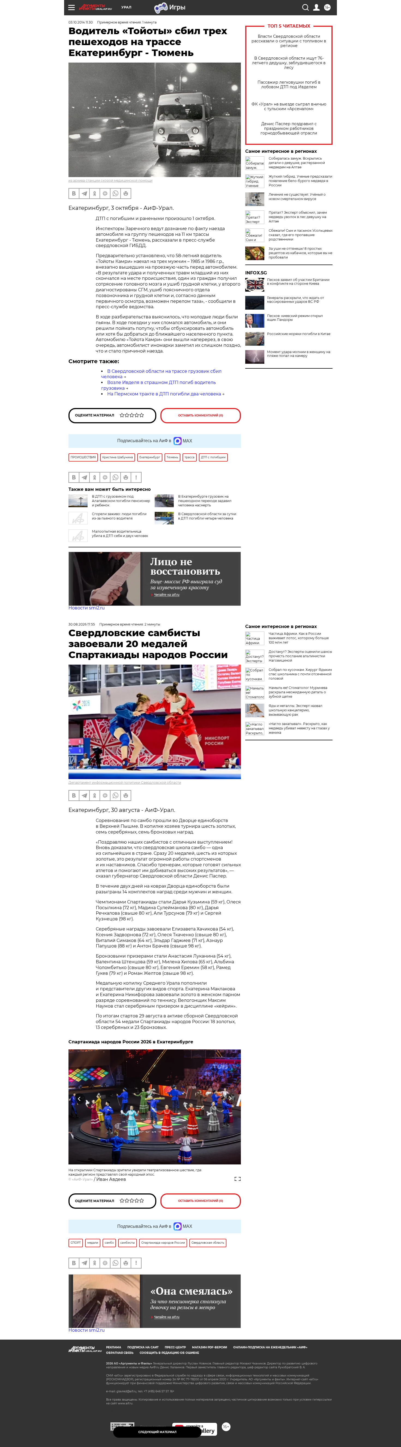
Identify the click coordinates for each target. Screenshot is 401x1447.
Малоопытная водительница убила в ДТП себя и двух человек (120, 533)
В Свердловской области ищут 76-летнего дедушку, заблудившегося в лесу (289, 63)
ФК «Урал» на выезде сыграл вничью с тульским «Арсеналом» (289, 106)
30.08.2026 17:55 (81, 624)
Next (230, 1098)
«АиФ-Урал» (82, 1179)
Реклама (113, 1347)
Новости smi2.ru (86, 608)
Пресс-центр (175, 1347)
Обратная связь (119, 1353)
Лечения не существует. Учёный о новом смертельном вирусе (297, 196)
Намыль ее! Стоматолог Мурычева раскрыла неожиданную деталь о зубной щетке (298, 692)
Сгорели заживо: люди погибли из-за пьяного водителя (119, 516)
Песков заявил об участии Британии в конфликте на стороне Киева (298, 282)
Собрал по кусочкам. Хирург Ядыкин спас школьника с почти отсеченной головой (300, 674)
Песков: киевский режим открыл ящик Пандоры (295, 318)
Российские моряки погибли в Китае (298, 334)
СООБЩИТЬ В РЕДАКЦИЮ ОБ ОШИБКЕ (169, 1353)
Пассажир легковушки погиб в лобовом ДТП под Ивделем (289, 84)
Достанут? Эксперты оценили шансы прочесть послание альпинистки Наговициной (300, 656)
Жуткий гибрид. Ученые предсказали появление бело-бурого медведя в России (300, 180)
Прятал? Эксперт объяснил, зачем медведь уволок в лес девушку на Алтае (298, 216)
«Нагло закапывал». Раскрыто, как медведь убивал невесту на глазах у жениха (299, 728)
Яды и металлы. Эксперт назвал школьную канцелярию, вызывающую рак (295, 710)
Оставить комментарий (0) (200, 415)
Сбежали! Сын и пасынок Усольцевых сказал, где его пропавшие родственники (301, 234)
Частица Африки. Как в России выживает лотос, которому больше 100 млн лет (299, 638)
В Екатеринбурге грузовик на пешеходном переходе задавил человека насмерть (205, 500)
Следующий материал (157, 1432)
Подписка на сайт (142, 1347)
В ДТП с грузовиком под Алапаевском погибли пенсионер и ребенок (121, 500)
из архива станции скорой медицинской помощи (110, 180)
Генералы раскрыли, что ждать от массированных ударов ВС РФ (295, 300)
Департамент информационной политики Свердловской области (124, 782)
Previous (79, 1098)
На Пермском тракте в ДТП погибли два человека (164, 394)
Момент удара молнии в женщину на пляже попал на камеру (298, 354)
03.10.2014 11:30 (80, 22)
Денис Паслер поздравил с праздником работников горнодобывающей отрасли (289, 129)
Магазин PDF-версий (209, 1347)
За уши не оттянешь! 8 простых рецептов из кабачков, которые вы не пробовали (300, 252)
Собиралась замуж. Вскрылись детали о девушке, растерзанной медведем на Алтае (297, 162)
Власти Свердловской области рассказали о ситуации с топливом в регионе (289, 41)
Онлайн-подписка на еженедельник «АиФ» (270, 1347)
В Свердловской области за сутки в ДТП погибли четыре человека (207, 516)
